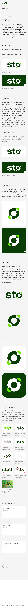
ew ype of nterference (8, 603)
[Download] (25, 69)
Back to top (5, 593)
